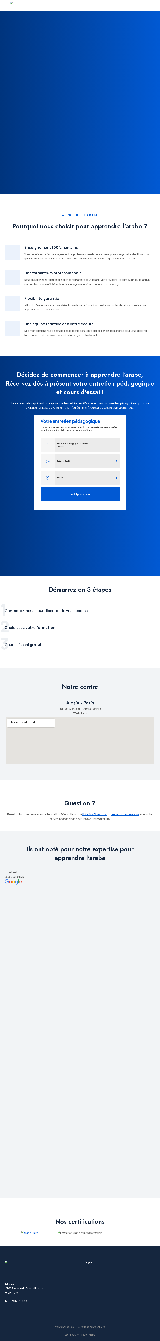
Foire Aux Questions (94, 814)
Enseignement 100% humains (51, 247)
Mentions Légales (64, 1326)
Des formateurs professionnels (52, 272)
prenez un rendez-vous (125, 814)
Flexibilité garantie (41, 298)
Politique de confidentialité (91, 1326)
